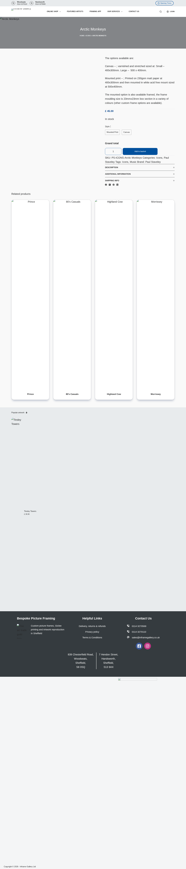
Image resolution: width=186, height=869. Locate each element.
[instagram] (147, 646)
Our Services (113, 11)
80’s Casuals (72, 394)
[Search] (161, 12)
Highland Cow (114, 394)
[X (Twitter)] (110, 185)
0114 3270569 (40, 4)
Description (111, 167)
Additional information (118, 174)
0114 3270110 (22, 4)
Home (82, 36)
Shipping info (112, 180)
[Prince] (30, 294)
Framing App (95, 11)
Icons (88, 36)
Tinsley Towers (30, 511)
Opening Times (165, 3)
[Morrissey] (155, 294)
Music (133, 161)
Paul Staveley (153, 161)
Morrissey (156, 394)
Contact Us (134, 11)
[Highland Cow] (114, 294)
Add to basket (140, 151)
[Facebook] (106, 185)
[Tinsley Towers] (16, 512)
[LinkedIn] (117, 185)
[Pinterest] (114, 185)
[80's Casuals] (72, 294)
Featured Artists (75, 11)
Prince (30, 394)
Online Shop (52, 11)
